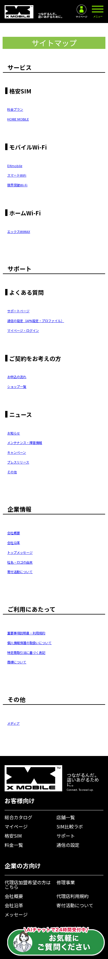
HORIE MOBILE (18, 119)
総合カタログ (18, 817)
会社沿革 (13, 542)
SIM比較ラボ (69, 826)
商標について (16, 662)
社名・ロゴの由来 (20, 562)
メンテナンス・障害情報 (24, 442)
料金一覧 (14, 844)
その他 (12, 472)
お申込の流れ (16, 376)
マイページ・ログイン (23, 330)
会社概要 (13, 533)
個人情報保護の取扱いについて (29, 642)
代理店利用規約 (72, 896)
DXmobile (14, 165)
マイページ (16, 826)
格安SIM (13, 835)
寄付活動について (20, 571)
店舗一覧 (65, 817)
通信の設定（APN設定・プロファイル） (35, 320)
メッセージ (16, 914)
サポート (65, 835)
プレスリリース (18, 462)
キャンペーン (16, 452)
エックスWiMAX (18, 231)
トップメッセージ (20, 552)
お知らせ (13, 433)
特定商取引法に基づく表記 (26, 652)
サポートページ (18, 311)
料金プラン (15, 109)
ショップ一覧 (16, 386)
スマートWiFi (16, 175)
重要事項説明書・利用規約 (26, 633)
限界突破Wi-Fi (17, 185)
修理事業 (65, 882)
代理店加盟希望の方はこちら (28, 884)
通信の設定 (67, 844)
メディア (13, 723)
